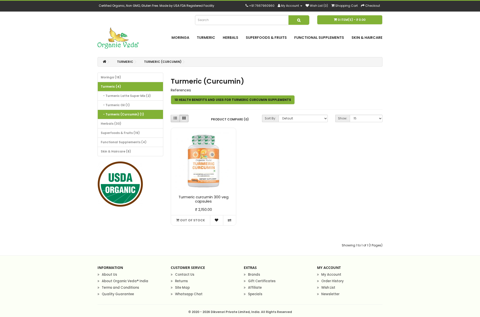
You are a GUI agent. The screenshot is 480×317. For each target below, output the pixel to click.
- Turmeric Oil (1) (115, 105)
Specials (255, 294)
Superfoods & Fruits (266, 37)
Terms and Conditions (120, 287)
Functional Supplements (319, 37)
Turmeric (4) (111, 86)
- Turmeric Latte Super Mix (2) (126, 96)
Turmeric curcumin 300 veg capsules (203, 199)
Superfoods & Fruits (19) (120, 133)
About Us (109, 274)
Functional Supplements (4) (123, 142)
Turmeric (206, 37)
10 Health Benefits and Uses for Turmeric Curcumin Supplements (232, 100)
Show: (342, 118)
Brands (254, 274)
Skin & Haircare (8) (116, 151)
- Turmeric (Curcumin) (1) (122, 114)
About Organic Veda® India (125, 281)
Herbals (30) (111, 123)
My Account (331, 274)
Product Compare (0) (230, 119)
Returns (181, 281)
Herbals (230, 37)
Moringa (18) (111, 77)
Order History (332, 281)
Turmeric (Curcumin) (163, 62)
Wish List (328, 287)
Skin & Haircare (367, 37)
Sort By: (270, 118)
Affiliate (255, 287)
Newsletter (330, 294)
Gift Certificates (262, 281)
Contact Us (184, 274)
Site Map (182, 287)
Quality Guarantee (118, 294)
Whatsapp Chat (188, 294)
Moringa (180, 37)
